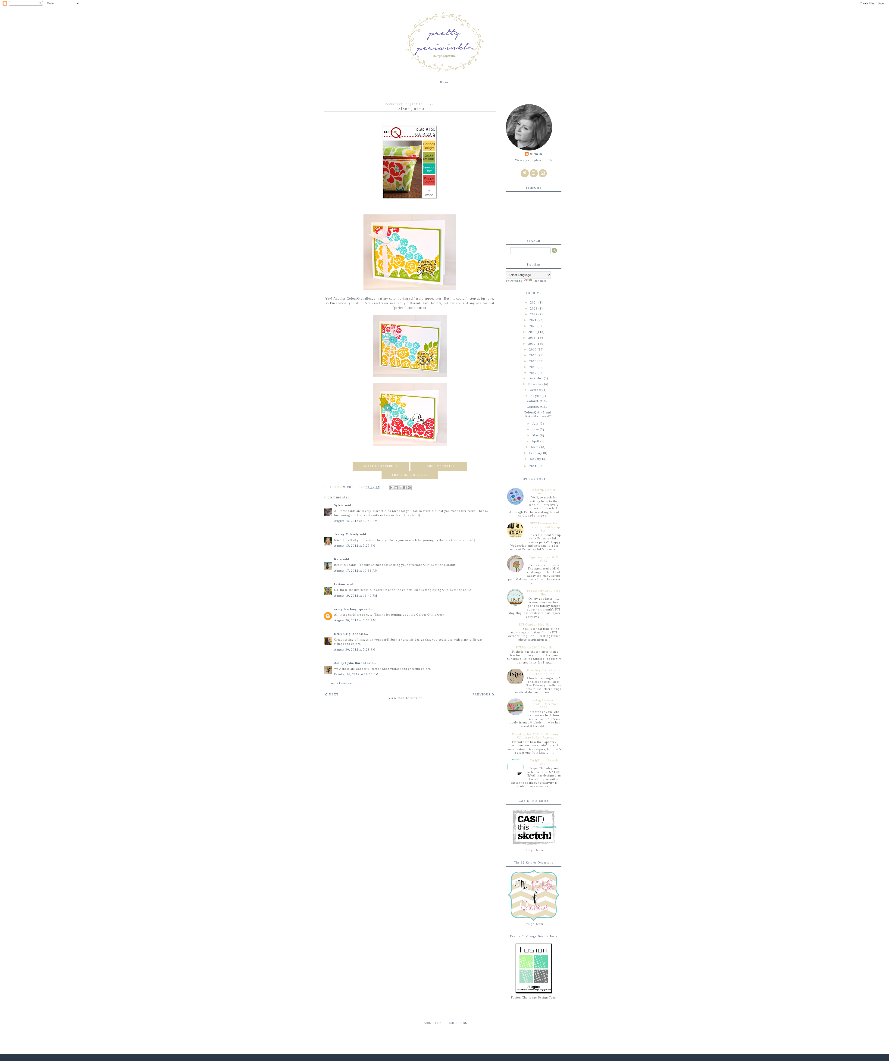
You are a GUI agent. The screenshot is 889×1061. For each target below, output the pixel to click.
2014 (533, 361)
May (536, 435)
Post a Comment (341, 683)
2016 (533, 349)
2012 (533, 373)
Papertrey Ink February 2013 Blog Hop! (543, 672)
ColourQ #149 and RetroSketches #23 (538, 414)
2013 (533, 367)
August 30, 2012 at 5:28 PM (355, 649)
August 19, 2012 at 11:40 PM (355, 595)
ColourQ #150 (537, 406)
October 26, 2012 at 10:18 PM (356, 674)
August (536, 395)
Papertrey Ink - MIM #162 (544, 559)
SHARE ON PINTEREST (410, 474)
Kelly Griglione (346, 633)
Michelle (536, 154)
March (536, 447)
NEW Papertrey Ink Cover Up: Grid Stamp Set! (544, 527)
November (536, 384)
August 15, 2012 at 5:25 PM (355, 545)
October (536, 389)
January (536, 458)
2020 (533, 326)
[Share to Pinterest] (409, 487)
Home (444, 82)
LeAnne (340, 584)
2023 (534, 308)
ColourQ (353, 298)
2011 (533, 466)
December (536, 378)
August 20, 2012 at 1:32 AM (355, 620)
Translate (540, 280)
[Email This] (391, 487)
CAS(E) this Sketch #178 (544, 762)
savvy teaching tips (348, 609)
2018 (532, 337)
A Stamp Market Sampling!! (543, 491)
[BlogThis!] (396, 487)
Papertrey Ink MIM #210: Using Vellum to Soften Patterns (535, 735)
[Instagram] (534, 173)
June (536, 429)
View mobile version (405, 698)
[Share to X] (400, 487)
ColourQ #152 (537, 401)
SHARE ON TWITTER (439, 466)
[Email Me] (543, 173)
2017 (532, 343)
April (536, 441)
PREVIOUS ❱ (484, 694)
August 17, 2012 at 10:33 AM (356, 570)
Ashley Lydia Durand (350, 663)
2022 (534, 314)
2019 (532, 332)
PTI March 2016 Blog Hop (535, 647)
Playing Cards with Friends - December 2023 (544, 703)
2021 (533, 320)
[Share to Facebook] (405, 487)
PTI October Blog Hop (535, 624)
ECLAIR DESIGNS (455, 1023)
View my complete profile (534, 160)
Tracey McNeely (346, 534)
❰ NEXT (332, 694)
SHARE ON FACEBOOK (380, 466)
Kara (338, 559)
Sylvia (339, 505)
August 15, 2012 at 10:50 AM (356, 521)
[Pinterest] (525, 173)
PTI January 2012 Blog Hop (544, 592)
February (536, 453)
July (536, 423)
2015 (533, 355)
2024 (534, 302)
